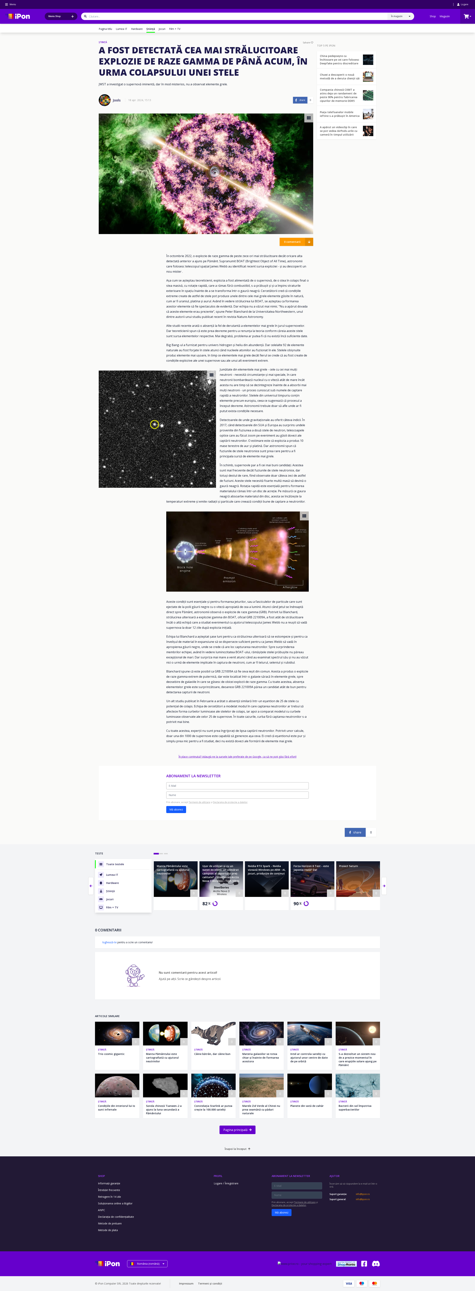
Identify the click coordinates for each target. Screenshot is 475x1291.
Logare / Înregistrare (226, 1183)
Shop (433, 16)
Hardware (137, 29)
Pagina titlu (105, 29)
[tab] (156, 853)
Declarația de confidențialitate (116, 1216)
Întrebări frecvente (109, 1190)
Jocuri (162, 29)
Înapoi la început (236, 1149)
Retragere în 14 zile (109, 1196)
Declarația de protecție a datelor (230, 802)
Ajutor (335, 1176)
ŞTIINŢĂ (103, 42)
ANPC (101, 1210)
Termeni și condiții (210, 1283)
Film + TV (174, 29)
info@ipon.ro (363, 1194)
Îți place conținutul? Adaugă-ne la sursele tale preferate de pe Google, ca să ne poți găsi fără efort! (237, 756)
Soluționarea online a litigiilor (115, 1203)
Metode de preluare (110, 1223)
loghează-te (109, 942)
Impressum (186, 1283)
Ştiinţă (102, 1049)
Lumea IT (121, 29)
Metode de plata (108, 1230)
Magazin (445, 16)
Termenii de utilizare (199, 802)
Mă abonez (176, 809)
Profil (218, 1176)
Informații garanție (109, 1183)
